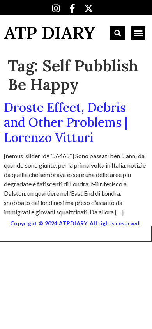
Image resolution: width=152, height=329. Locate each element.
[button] (117, 33)
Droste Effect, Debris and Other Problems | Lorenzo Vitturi (65, 122)
